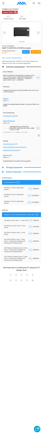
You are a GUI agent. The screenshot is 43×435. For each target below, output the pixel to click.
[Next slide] (38, 32)
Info (38, 77)
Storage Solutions (17, 58)
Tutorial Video (8, 12)
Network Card (7, 155)
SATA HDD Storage (9, 121)
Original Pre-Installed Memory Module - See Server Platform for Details (21, 105)
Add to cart (36, 52)
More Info (26, 52)
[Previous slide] (4, 32)
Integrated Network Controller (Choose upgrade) (17, 161)
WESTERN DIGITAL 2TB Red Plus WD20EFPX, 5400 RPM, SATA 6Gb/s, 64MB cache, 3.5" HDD (22, 128)
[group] (21, 31)
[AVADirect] (21, 3)
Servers (8, 58)
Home (3, 58)
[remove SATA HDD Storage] (39, 135)
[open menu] (3, 3)
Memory (5, 98)
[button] (20, 41)
